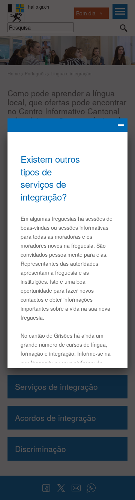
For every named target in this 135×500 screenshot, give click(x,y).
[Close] (68, 125)
